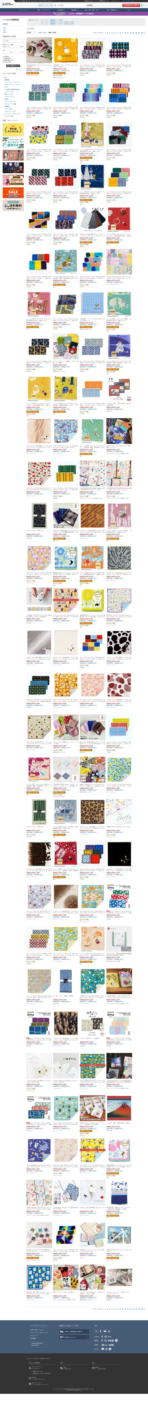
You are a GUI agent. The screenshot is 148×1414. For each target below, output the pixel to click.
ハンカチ (60, 20)
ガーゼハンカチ (69, 24)
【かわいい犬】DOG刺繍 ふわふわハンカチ (92, 1207)
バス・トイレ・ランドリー (12, 82)
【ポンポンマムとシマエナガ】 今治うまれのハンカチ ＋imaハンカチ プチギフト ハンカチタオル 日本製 (39, 574)
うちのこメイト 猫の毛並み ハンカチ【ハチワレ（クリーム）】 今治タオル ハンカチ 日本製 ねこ (39, 447)
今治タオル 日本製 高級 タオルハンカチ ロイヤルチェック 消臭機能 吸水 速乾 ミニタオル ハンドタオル (65, 532)
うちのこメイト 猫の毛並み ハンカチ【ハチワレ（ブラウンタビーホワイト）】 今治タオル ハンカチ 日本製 (39, 870)
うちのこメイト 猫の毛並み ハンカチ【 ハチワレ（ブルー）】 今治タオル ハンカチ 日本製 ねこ (38, 659)
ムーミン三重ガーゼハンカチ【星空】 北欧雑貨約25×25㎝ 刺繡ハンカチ (92, 192)
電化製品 (74, 10)
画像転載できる (8, 60)
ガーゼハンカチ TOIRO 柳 (35, 826)
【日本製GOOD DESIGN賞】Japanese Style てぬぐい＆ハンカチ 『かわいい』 (119, 489)
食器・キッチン (9, 94)
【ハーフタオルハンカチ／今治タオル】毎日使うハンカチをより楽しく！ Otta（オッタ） (92, 66)
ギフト (6, 87)
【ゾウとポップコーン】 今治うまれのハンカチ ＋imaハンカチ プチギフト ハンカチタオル (92, 1166)
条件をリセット (20, 69)
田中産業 (82, 75)
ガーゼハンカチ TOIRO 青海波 (63, 996)
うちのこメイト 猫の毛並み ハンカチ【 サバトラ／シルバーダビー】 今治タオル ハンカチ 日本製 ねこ (119, 574)
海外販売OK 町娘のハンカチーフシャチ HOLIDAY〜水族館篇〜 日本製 (118, 1208)
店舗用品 (7, 106)
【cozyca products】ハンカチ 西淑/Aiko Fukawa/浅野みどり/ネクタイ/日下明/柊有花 (119, 1081)
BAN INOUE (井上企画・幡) (113, 961)
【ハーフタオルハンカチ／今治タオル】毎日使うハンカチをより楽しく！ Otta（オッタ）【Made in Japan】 (119, 66)
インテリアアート (9, 96)
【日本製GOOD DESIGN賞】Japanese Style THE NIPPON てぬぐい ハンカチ (92, 489)
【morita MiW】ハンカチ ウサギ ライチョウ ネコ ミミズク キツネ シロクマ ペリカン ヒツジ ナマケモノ (119, 997)
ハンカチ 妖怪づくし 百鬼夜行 (89, 1038)
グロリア (82, 1257)
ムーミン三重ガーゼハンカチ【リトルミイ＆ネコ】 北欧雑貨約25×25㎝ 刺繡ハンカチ (38, 405)
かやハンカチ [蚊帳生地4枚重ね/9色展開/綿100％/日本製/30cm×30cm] (119, 954)
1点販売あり (7, 58)
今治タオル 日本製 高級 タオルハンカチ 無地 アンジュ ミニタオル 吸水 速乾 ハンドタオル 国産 (92, 743)
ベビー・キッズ (9, 92)
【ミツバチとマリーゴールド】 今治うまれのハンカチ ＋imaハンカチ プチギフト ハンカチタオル (66, 955)
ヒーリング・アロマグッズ (12, 113)
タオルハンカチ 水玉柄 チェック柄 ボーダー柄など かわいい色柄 (92, 1293)
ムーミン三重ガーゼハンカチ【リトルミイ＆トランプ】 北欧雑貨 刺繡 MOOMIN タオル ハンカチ (66, 870)
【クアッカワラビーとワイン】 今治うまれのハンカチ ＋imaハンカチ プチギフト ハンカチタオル (65, 447)
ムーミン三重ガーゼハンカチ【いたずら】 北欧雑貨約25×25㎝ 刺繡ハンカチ (39, 319)
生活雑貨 (60, 10)
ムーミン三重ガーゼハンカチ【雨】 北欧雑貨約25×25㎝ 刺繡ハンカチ (65, 827)
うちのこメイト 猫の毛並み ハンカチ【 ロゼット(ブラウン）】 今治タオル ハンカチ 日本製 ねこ (92, 828)
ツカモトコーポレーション (33, 1260)
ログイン (145, 5)
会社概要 (33, 1338)
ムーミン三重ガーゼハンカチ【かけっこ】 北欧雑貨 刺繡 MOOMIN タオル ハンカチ (66, 278)
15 (139, 33)
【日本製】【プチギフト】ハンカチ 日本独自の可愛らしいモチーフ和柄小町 (39, 616)
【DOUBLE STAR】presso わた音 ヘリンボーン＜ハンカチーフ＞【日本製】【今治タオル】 (65, 786)
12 (130, 33)
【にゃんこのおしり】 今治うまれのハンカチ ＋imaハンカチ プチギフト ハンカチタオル (66, 616)
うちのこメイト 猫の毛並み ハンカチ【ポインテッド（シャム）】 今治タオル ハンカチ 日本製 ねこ (66, 913)
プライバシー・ (39, 1332)
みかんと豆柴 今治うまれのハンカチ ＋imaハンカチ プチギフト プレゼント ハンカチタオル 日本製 (92, 1082)
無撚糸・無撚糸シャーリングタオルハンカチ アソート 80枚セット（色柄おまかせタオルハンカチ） (92, 786)
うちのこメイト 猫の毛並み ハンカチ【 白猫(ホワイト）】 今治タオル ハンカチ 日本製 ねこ (65, 659)
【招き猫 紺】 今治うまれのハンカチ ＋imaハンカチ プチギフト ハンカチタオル (38, 1293)
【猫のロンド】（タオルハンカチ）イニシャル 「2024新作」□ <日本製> (92, 1123)
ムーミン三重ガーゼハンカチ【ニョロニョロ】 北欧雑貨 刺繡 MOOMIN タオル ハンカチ (93, 447)
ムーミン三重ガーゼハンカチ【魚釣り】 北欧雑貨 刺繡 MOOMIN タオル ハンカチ (39, 786)
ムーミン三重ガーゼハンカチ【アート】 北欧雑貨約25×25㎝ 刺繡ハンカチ (92, 150)
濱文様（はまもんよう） (59, 77)
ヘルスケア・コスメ (10, 111)
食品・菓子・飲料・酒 (91, 10)
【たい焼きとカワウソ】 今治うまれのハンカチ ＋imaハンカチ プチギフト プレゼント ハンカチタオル (92, 913)
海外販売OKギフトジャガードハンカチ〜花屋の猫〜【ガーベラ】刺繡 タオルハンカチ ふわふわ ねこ (92, 616)
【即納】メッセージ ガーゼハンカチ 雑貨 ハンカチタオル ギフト (92, 1250)
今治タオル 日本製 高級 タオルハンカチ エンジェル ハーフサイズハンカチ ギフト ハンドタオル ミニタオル (92, 236)
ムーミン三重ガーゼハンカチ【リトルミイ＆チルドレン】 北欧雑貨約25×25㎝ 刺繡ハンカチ (92, 955)
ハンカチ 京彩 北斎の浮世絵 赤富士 (118, 1123)
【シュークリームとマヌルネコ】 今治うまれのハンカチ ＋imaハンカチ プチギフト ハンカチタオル (66, 701)
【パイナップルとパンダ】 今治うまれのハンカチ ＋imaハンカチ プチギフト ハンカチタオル (119, 786)
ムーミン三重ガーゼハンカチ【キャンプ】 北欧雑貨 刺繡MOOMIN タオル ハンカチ (66, 405)
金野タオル (82, 1135)
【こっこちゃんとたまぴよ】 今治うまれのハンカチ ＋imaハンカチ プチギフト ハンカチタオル (39, 997)
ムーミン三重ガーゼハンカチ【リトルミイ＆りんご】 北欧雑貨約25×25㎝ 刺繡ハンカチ (118, 236)
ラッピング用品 (9, 116)
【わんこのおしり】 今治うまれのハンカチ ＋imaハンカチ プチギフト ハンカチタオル (65, 1123)
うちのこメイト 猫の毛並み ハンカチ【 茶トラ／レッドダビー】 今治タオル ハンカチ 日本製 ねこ (92, 532)
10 (125, 33)
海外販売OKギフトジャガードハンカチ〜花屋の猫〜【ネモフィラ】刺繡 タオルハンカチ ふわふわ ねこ (66, 574)
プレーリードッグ (30, 453)
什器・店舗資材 (111, 10)
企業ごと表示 (42, 32)
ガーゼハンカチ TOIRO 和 (35, 530)
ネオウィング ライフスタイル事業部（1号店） (117, 453)
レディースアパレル (10, 101)
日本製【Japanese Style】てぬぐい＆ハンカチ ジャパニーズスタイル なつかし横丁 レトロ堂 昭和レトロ (38, 1209)
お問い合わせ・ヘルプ (92, 1)
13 (133, 33)
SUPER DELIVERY (37, 1344)
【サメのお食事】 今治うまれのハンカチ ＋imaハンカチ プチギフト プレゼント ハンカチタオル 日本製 (39, 1166)
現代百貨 (28, 622)
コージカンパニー (110, 836)
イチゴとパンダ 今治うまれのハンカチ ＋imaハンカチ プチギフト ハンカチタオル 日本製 (39, 489)
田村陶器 (108, 1299)
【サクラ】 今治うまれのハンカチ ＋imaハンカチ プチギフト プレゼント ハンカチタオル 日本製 (65, 1166)
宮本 (81, 162)
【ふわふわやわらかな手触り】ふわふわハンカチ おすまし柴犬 (38, 1081)
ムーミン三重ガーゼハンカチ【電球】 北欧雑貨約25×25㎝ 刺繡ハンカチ (118, 531)
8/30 (4, 30)
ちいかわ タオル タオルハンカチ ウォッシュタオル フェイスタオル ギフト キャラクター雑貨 (118, 278)
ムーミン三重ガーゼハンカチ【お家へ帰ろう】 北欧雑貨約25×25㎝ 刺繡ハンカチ (92, 573)
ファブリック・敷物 (10, 104)
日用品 (6, 99)
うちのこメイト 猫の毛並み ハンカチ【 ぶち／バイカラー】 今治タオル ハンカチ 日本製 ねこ (118, 659)
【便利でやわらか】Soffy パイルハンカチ (118, 826)
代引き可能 (7, 62)
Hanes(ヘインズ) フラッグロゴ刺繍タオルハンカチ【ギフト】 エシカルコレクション (38, 1251)
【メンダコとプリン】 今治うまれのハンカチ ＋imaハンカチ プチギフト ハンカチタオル (92, 701)
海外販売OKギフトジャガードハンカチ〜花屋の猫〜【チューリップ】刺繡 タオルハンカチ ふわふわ (119, 1166)
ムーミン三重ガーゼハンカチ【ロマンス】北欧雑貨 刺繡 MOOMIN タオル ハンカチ (119, 363)
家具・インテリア (43, 10)
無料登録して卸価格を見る (35, 70)
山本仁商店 (109, 411)
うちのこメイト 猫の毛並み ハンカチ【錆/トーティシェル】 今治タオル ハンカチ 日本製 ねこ (65, 1040)
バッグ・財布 (8, 109)
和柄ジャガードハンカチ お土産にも (63, 1292)
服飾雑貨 (7, 80)
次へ (142, 33)
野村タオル (82, 246)
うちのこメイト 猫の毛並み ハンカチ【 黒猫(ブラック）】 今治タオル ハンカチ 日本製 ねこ (119, 870)
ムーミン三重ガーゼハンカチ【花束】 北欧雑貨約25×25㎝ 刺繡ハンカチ (118, 319)
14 (136, 33)
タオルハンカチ (69, 22)
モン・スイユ (109, 1260)
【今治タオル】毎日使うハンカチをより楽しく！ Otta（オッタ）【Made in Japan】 (38, 700)
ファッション (23, 10)
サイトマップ (34, 1335)
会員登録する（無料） (132, 5)
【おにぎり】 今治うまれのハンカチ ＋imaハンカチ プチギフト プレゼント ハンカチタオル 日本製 (39, 743)
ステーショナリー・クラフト (12, 84)
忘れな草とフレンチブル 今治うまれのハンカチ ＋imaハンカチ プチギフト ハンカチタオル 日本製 (119, 616)
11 (127, 33)
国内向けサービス (38, 1371)
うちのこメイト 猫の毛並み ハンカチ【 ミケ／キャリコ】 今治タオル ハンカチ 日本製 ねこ (118, 701)
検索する (13, 65)
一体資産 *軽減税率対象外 (12, 89)
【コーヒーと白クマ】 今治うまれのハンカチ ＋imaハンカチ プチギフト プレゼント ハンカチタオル (39, 913)
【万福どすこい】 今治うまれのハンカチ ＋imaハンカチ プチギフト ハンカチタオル (92, 996)
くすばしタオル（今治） (32, 75)
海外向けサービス (42, 1373)
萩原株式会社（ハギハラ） (59, 371)
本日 (4, 28)
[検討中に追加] (49, 60)
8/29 (4, 32)
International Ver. (115, 1)
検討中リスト (105, 1)
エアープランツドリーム (112, 284)
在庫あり (6, 56)
